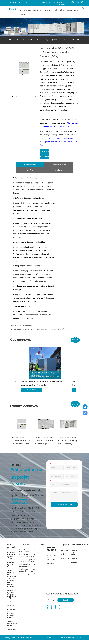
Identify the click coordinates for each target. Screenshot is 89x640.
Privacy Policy (10, 638)
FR (19, 2)
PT (22, 2)
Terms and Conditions (24, 638)
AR (16, 2)
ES (13, 2)
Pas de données (26, 326)
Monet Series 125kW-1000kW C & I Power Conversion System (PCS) (42, 329)
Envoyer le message (64, 504)
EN (10, 2)
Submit (65, 600)
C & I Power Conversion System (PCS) (42, 40)
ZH (26, 2)
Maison (12, 40)
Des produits (21, 40)
